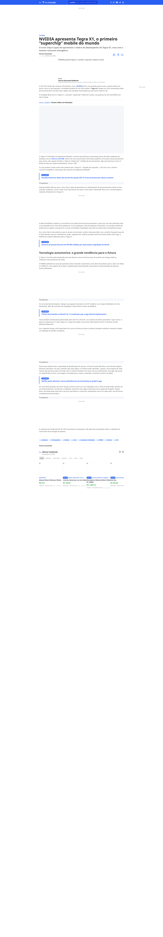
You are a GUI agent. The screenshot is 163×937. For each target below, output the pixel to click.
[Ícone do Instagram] (114, 2)
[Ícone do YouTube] (117, 2)
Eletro (76, 458)
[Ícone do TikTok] (120, 2)
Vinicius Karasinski (45, 54)
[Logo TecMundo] (49, 2)
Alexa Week (56, 458)
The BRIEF (42, 35)
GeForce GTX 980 (58, 159)
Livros (70, 458)
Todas (41, 458)
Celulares (64, 458)
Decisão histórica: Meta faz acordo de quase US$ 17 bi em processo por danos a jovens (77, 177)
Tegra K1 (94, 88)
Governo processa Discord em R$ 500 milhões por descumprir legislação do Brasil (75, 244)
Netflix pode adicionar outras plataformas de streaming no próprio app (71, 381)
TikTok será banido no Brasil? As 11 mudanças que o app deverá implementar (73, 314)
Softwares (48, 458)
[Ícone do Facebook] (110, 2)
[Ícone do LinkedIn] (123, 2)
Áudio (81, 458)
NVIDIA (79, 86)
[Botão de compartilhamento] (114, 54)
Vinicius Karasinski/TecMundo (68, 81)
